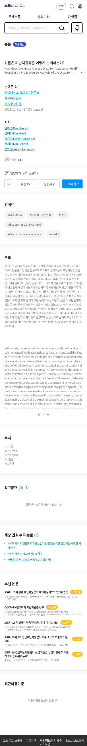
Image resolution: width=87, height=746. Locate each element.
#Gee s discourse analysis (24, 234)
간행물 (72, 16)
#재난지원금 (15, 215)
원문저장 (49, 184)
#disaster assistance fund (24, 224)
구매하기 (70, 184)
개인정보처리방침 (50, 740)
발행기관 (43, 16)
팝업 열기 (26, 487)
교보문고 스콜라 (12, 740)
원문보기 (26, 184)
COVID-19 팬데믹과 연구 (24, 607)
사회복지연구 (12, 98)
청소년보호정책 (75, 740)
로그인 (61, 6)
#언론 (62, 215)
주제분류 (14, 16)
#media (54, 234)
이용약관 (31, 740)
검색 (61, 31)
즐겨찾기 (9, 185)
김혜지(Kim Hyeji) (15, 133)
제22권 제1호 (13, 103)
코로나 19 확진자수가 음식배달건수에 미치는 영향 (31, 622)
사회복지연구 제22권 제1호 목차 (24, 553)
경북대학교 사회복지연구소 (21, 92)
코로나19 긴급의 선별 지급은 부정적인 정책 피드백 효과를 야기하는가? (36, 654)
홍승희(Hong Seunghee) (19, 138)
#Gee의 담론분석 (40, 215)
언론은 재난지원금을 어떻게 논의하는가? (29, 559)
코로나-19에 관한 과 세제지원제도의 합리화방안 (36, 592)
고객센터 (70, 8)
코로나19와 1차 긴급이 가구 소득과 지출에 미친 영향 (36, 639)
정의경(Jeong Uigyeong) (19, 149)
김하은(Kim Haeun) (16, 128)
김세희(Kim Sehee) (16, 144)
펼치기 (41, 414)
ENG (80, 8)
